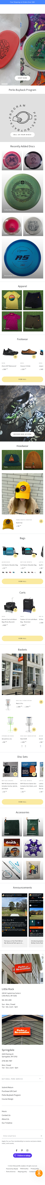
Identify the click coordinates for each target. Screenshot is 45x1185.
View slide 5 (33, 82)
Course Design (7, 1099)
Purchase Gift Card (9, 1091)
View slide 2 (12, 82)
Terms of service (10, 1171)
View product (15, 357)
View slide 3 (19, 82)
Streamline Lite (7, 739)
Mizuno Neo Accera (23, 434)
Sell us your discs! (22, 134)
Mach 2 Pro (19, 703)
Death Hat (19, 523)
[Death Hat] (8, 524)
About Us (5, 1119)
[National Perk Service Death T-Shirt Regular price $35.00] (37, 511)
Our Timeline (7, 1123)
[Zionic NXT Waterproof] (10, 352)
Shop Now (22, 78)
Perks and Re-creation (19, 1166)
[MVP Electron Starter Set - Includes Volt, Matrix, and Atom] (29, 769)
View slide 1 (5, 82)
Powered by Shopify (12, 1169)
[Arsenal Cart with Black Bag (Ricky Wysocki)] (10, 605)
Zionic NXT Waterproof (9, 366)
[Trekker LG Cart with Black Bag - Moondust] (29, 605)
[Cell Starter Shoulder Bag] (10, 550)
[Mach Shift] (29, 724)
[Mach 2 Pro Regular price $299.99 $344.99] (33, 686)
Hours (4, 1111)
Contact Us (6, 1115)
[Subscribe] (41, 1136)
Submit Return (7, 1087)
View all (22, 379)
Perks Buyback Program (11, 1095)
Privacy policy (35, 1168)
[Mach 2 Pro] (8, 705)
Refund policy (24, 1168)
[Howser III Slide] (29, 352)
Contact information (35, 1171)
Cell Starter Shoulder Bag (10, 565)
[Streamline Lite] (10, 724)
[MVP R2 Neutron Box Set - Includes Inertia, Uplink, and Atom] (10, 769)
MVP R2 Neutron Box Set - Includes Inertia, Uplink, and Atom (10, 786)
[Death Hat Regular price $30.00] (17, 490)
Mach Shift (23, 739)
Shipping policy (22, 1171)
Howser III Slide (25, 366)
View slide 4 (26, 82)
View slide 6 (41, 82)
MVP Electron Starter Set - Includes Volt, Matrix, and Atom (28, 786)
